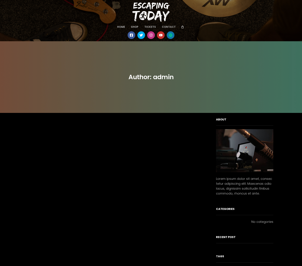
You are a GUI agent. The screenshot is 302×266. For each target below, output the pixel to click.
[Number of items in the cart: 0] (182, 27)
